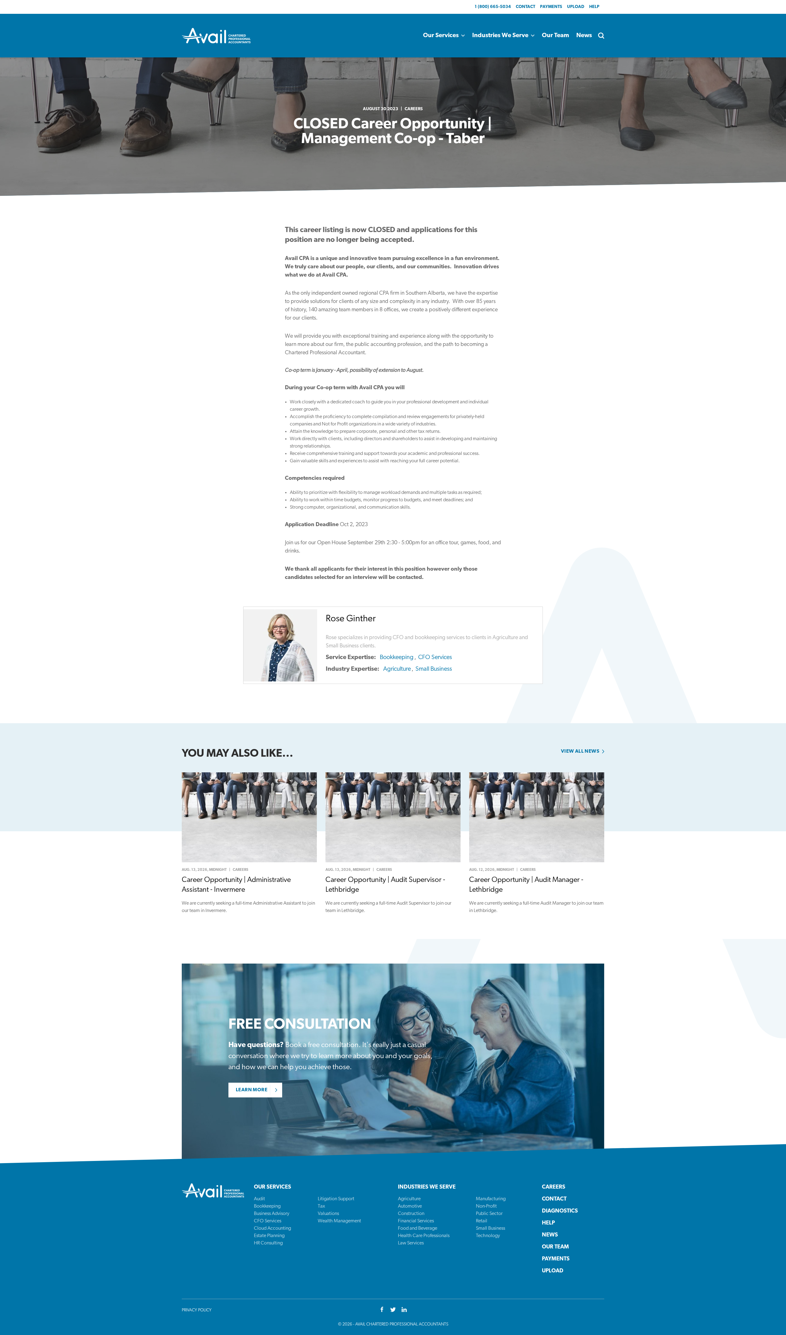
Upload (575, 7)
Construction (411, 1213)
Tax (321, 1206)
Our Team (555, 36)
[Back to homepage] (216, 35)
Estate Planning (269, 1235)
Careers (414, 109)
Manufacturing (491, 1199)
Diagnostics (560, 1211)
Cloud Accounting (272, 1228)
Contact (525, 7)
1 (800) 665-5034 (493, 7)
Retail (481, 1221)
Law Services (411, 1243)
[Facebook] (382, 1310)
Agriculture (397, 669)
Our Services (441, 36)
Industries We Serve (500, 36)
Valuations (328, 1213)
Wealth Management (339, 1221)
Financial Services (416, 1221)
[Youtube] (404, 1310)
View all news (580, 751)
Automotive (410, 1206)
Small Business (433, 669)
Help (594, 7)
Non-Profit (486, 1206)
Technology (488, 1235)
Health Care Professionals (423, 1235)
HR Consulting (268, 1243)
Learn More (251, 1090)
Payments (551, 7)
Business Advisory (271, 1213)
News (584, 36)
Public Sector (489, 1213)
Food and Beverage (417, 1228)
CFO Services (435, 657)
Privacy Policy (197, 1310)
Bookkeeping (397, 657)
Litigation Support (336, 1199)
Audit (259, 1199)
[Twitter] (393, 1310)
